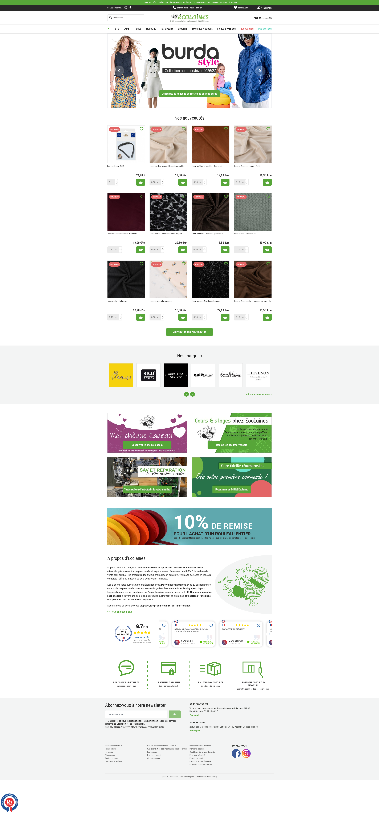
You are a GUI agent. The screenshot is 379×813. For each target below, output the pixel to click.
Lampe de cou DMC (115, 166)
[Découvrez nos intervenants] (232, 432)
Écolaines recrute (197, 758)
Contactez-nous (111, 758)
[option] (189, 71)
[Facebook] (130, 7)
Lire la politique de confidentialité (130, 724)
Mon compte (110, 755)
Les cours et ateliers (113, 761)
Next (192, 394)
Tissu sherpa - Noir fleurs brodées (206, 301)
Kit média (109, 752)
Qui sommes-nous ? (113, 746)
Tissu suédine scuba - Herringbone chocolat (252, 301)
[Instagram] (126, 7)
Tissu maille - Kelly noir (117, 301)
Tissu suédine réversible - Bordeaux (122, 233)
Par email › (195, 715)
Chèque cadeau (153, 758)
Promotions (152, 752)
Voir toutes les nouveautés (189, 331)
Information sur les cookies (201, 764)
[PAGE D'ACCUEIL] (108, 28)
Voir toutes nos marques (258, 394)
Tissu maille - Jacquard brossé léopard (166, 233)
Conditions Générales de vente (202, 752)
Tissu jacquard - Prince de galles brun (207, 233)
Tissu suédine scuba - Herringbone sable (167, 166)
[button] (118, 71)
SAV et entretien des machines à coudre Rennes (167, 749)
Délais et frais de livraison (200, 746)
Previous (186, 394)
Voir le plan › (195, 730)
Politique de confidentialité (200, 761)
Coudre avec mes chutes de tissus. (162, 746)
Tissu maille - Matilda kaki (245, 233)
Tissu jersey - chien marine (161, 301)
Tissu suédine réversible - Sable (247, 166)
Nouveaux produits (155, 755)
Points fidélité (110, 749)
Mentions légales (197, 749)
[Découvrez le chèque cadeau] (147, 432)
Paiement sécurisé (197, 755)
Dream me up (211, 776)
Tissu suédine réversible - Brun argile (207, 166)
